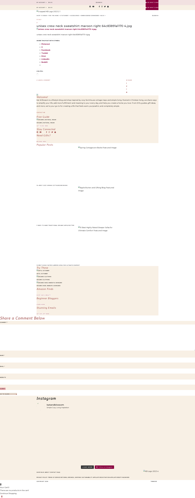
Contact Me (41, 112)
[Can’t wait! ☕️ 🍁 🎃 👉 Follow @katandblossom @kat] (82, 422)
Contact (53, 472)
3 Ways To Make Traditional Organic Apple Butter (55, 225)
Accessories (74, 15)
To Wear (44, 15)
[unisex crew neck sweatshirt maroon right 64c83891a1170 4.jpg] (66, 29)
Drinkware (95, 15)
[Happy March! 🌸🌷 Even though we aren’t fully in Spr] (113, 437)
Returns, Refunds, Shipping (71, 477)
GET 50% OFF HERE (43, 314)
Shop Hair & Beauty (44, 295)
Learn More (41, 304)
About (47, 472)
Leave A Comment (44, 80)
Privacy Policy (42, 477)
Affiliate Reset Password (119, 477)
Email (2, 366)
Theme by (154, 481)
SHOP (38, 15)
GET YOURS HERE (42, 126)
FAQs (58, 472)
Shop (38, 472)
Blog (42, 472)
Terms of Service (54, 477)
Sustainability (87, 477)
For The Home (54, 15)
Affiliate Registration (101, 477)
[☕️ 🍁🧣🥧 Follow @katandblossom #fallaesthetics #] (51, 420)
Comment (4, 322)
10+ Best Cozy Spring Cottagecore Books (52, 185)
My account (41, 2)
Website (3, 377)
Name (2, 355)
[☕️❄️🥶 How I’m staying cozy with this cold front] (144, 438)
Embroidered (86, 15)
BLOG (102, 15)
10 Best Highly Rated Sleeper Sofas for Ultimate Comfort (58, 265)
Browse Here (41, 141)
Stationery (64, 15)
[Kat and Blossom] (150, 471)
